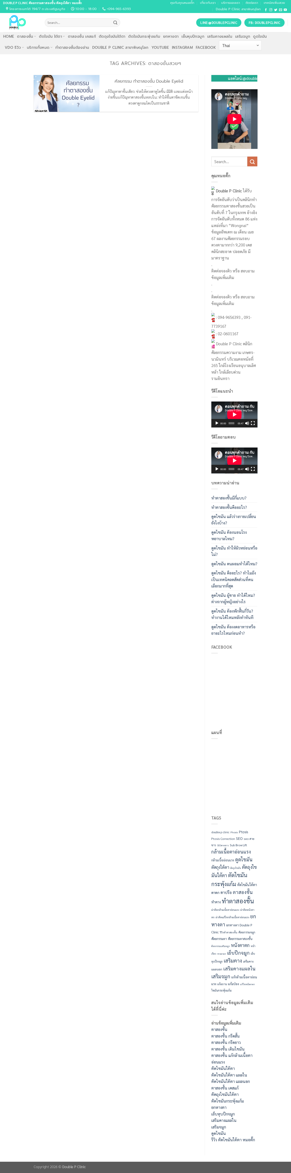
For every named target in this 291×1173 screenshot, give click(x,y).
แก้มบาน (222, 984)
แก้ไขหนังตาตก (247, 984)
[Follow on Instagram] (270, 10)
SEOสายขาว (223, 845)
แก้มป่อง (233, 984)
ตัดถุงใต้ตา (220, 867)
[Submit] (115, 22)
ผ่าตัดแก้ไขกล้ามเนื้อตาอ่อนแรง (232, 917)
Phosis (234, 832)
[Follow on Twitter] (275, 10)
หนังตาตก (240, 945)
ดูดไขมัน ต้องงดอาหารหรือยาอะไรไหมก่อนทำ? (233, 630)
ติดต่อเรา (252, 2)
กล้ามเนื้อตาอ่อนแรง (231, 852)
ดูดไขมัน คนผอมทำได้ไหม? (234, 563)
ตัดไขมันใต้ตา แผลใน (229, 1074)
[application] (234, 414)
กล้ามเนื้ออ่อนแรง (222, 860)
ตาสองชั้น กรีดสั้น (225, 1035)
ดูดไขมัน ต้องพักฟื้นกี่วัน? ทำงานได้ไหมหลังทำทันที (232, 614)
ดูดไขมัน (260, 36)
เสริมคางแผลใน (219, 36)
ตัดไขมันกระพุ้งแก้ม (144, 36)
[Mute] (247, 423)
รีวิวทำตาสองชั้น (228, 932)
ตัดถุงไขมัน (235, 867)
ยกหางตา (171, 36)
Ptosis (243, 831)
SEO (239, 838)
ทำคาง (216, 902)
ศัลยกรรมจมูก (246, 932)
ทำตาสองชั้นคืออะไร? (229, 507)
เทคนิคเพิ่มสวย (274, 2)
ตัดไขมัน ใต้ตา (50, 36)
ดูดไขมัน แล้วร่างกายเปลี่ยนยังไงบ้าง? (233, 519)
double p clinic (220, 832)
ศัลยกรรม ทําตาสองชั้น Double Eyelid (149, 81)
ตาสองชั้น (25, 36)
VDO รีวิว (13, 47)
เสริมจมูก (242, 36)
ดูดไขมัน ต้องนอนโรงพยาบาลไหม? (229, 535)
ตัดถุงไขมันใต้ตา (112, 36)
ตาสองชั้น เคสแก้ (82, 36)
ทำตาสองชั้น (238, 901)
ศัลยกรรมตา (219, 939)
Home (8, 36)
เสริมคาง (233, 960)
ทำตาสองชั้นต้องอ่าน (72, 47)
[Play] (217, 423)
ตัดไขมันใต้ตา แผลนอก (230, 1081)
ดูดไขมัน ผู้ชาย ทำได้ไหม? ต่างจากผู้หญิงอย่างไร (233, 598)
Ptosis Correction (223, 839)
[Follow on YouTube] (285, 10)
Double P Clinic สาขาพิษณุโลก (238, 9)
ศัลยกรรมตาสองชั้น (240, 939)
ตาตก (215, 892)
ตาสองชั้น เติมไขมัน (228, 1048)
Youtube (160, 47)
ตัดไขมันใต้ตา (247, 884)
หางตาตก (221, 953)
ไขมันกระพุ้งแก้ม (221, 990)
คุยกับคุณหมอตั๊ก (182, 2)
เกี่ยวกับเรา (208, 2)
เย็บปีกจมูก (238, 953)
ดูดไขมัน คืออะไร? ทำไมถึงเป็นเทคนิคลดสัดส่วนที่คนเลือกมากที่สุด (233, 579)
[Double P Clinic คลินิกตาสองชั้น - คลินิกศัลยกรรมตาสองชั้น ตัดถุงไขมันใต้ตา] (20, 22)
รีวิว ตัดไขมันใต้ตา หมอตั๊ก (233, 1139)
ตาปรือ (226, 892)
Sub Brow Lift (238, 845)
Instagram (182, 47)
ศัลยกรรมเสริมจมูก (220, 946)
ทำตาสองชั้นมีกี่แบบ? (228, 497)
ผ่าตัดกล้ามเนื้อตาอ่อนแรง (225, 909)
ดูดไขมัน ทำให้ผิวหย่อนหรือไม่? (234, 551)
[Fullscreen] (253, 423)
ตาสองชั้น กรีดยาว (226, 1042)
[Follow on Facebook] (265, 10)
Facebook (206, 47)
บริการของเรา (230, 2)
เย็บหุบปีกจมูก (193, 36)
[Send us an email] (280, 10)
